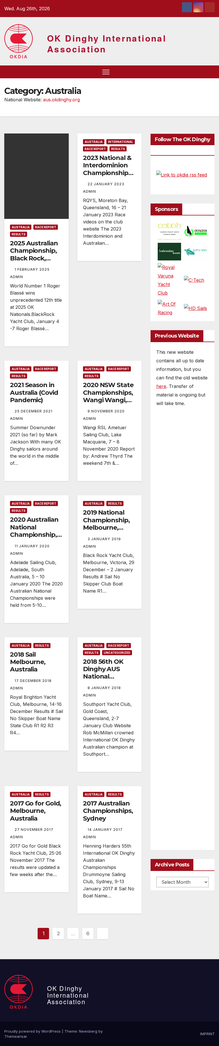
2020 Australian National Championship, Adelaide (34, 531)
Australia (21, 227)
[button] (200, 72)
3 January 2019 (105, 539)
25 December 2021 (34, 411)
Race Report (45, 227)
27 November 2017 (34, 829)
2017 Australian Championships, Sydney (108, 811)
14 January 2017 (106, 829)
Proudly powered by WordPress (33, 1031)
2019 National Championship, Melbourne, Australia (106, 524)
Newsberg (88, 1031)
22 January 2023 (106, 184)
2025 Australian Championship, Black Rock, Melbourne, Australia (34, 258)
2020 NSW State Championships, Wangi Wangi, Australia (108, 396)
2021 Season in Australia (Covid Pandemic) (34, 392)
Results (18, 234)
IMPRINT (207, 1033)
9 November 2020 (107, 411)
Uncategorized (117, 652)
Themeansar (15, 1036)
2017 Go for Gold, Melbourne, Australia (35, 811)
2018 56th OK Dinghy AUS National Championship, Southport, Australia (106, 680)
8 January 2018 (105, 688)
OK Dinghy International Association (106, 43)
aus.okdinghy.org (61, 99)
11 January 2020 (33, 546)
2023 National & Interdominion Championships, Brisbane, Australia (108, 173)
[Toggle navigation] (106, 71)
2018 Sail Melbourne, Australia (27, 662)
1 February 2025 (33, 269)
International (120, 141)
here (161, 386)
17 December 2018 (34, 681)
